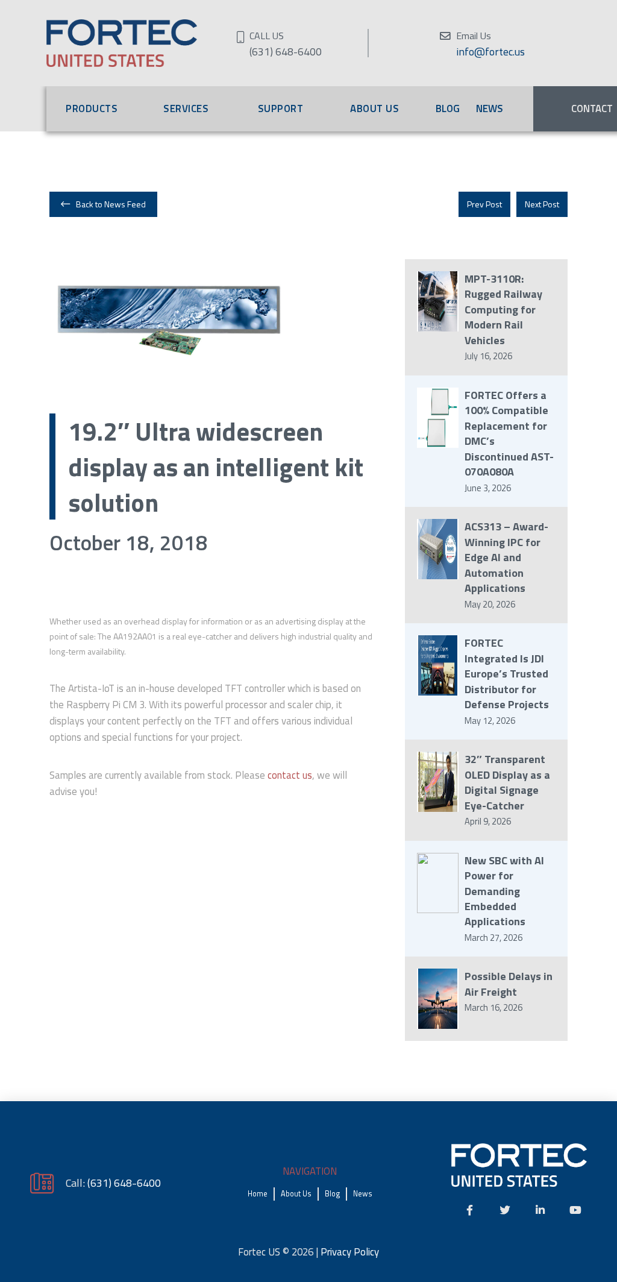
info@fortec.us (490, 51)
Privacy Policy (350, 1252)
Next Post (542, 204)
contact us (290, 775)
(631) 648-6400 (124, 1182)
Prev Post (484, 204)
